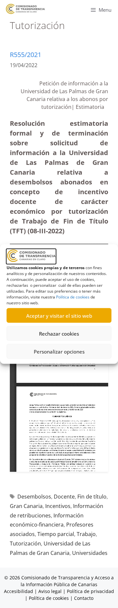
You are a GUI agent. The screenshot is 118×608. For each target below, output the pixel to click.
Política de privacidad (90, 591)
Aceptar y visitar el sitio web (59, 315)
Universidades (90, 553)
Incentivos (57, 506)
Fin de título (92, 496)
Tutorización (25, 543)
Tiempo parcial (55, 534)
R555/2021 (25, 54)
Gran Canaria (26, 506)
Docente (64, 496)
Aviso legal (50, 591)
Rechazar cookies (59, 333)
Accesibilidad (19, 591)
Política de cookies (72, 297)
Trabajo (86, 534)
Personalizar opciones (59, 351)
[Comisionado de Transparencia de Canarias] (25, 9)
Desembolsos (34, 496)
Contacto (83, 598)
